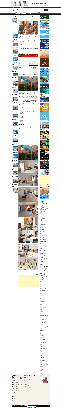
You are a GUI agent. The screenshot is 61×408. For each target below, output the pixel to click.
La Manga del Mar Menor (13, 383)
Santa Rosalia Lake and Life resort (13, 398)
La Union (13, 386)
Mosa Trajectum (25, 387)
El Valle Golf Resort (25, 382)
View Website (23, 74)
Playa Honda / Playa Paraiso (13, 392)
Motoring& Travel (24, 12)
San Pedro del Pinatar (13, 396)
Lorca (16, 386)
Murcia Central (25, 377)
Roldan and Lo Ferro (13, 394)
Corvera (24, 381)
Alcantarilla (25, 379)
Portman (13, 393)
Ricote (24, 390)
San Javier (13, 395)
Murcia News (13, 12)
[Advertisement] (28, 281)
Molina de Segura (25, 386)
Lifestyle (28, 12)
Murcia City (25, 388)
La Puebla (13, 384)
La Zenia (28, 397)
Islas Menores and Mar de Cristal (13, 381)
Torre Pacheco (13, 401)
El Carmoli (13, 379)
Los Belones (13, 387)
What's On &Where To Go (20, 12)
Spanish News (35, 12)
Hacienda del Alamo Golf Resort (17, 385)
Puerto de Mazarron (17, 388)
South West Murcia (17, 377)
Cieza (20, 382)
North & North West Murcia (21, 377)
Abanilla (24, 378)
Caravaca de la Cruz (21, 381)
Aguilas (16, 378)
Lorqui (24, 385)
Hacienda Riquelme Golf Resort (25, 384)
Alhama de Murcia (17, 380)
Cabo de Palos (13, 378)
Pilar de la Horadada (13, 391)
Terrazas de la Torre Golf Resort (13, 400)
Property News (31, 12)
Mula (20, 385)
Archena (24, 380)
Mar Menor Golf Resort (13, 390)
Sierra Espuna (17, 390)
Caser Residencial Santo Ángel (22, 19)
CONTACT (14, 7)
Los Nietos (13, 388)
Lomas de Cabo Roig (29, 398)
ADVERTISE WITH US (17, 7)
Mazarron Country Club (29, 390)
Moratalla (21, 384)
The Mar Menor (13, 377)
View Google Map (33, 74)
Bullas (20, 379)
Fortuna (20, 383)
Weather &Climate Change (17, 12)
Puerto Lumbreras (17, 389)
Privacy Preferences (25, 405)
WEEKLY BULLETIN (21, 7)
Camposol (17, 381)
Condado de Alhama (17, 382)
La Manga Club (13, 382)
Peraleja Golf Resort (25, 389)
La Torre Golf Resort (13, 385)
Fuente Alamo (17, 383)
